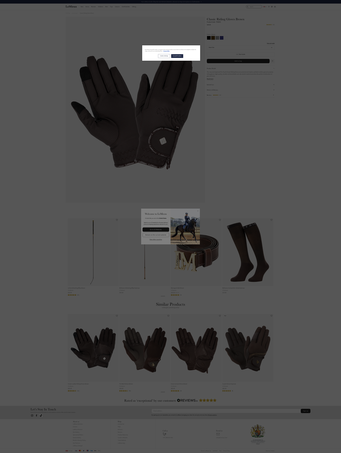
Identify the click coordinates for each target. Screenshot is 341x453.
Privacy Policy (166, 51)
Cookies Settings (164, 56)
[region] (171, 53)
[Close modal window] (198, 211)
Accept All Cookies (177, 56)
